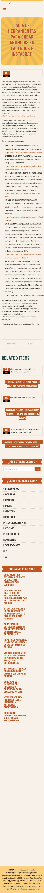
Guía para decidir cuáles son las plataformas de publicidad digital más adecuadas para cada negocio (15, 596)
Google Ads (9, 516)
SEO (5, 556)
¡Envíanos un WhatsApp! (22, 748)
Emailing (7, 505)
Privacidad (8, 528)
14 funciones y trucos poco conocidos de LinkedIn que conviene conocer (15, 672)
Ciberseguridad (11, 488)
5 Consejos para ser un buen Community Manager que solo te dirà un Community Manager (14, 613)
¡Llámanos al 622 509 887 (22, 745)
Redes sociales (11, 533)
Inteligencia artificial (15, 522)
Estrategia (9, 511)
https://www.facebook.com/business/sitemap (18, 116)
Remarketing (9, 539)
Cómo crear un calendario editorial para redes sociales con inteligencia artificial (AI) (14, 629)
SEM (5, 550)
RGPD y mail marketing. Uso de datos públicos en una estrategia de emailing (15, 643)
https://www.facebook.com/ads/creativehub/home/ (24, 152)
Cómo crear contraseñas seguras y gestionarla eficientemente (15, 717)
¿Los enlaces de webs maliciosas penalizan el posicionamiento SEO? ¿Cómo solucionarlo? (15, 658)
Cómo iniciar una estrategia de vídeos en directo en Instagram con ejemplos (14, 580)
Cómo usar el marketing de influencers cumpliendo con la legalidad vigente (13, 686)
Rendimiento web (11, 545)
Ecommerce (8, 499)
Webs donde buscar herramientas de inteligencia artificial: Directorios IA (14, 702)
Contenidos (9, 494)
